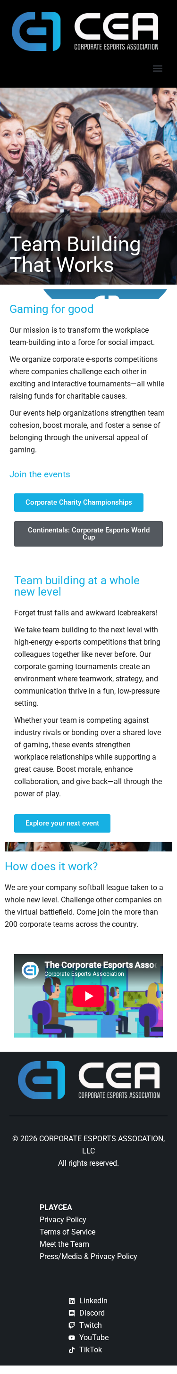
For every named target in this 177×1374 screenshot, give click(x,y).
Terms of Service (67, 1231)
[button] (157, 68)
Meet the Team (64, 1244)
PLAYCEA (56, 1207)
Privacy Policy (63, 1219)
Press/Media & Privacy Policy (88, 1256)
